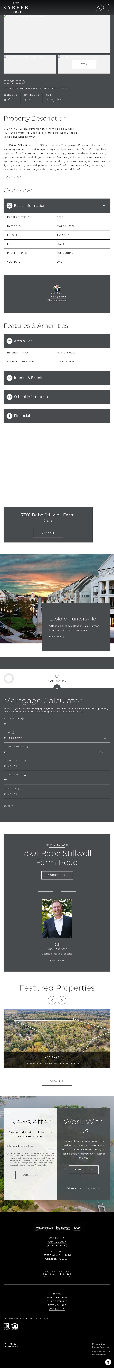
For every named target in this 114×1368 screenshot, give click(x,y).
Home (57, 1293)
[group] (57, 1038)
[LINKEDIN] (53, 1274)
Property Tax (13, 760)
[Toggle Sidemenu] (106, 7)
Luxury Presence (101, 1347)
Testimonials (57, 1305)
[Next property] (62, 1000)
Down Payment (14, 746)
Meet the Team (57, 1297)
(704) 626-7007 (92, 1188)
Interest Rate (13, 774)
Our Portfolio (57, 1301)
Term (7, 732)
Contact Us (57, 1309)
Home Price (12, 718)
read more (55, 637)
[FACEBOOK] (61, 1274)
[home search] (98, 7)
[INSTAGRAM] (46, 1274)
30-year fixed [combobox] (13, 738)
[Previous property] (52, 1000)
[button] (84, 1169)
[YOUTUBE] (68, 1274)
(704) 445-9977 (58, 297)
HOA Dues (10, 788)
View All (84, 64)
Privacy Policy (40, 1165)
